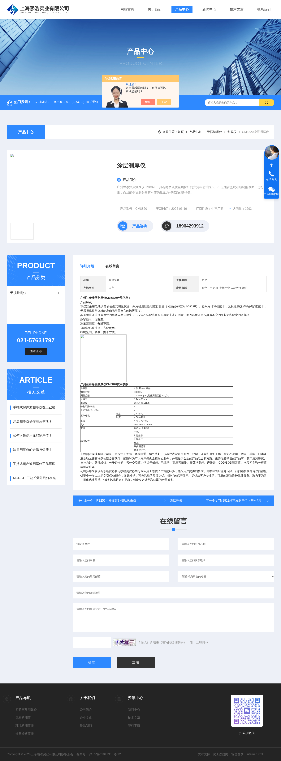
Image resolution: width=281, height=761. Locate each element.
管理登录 (237, 754)
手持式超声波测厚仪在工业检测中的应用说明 (37, 407)
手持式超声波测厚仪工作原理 (34, 464)
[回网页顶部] (271, 165)
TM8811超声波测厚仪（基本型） (240, 500)
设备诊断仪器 (24, 733)
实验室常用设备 (26, 709)
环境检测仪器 (24, 725)
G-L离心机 (41, 102)
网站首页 (127, 9)
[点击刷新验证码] (124, 642)
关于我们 (155, 9)
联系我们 (264, 9)
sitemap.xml (255, 754)
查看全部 (36, 351)
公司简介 (86, 709)
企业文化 (86, 717)
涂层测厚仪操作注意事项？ (32, 421)
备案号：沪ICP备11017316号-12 (98, 754)
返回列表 (176, 500)
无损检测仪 (214, 132)
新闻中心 (209, 9)
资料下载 (134, 725)
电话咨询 (271, 179)
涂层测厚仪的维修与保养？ (32, 450)
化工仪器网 (220, 754)
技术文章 (237, 9)
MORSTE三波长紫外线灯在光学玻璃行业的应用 (37, 478)
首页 (181, 132)
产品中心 (182, 9)
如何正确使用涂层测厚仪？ (32, 435)
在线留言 (112, 266)
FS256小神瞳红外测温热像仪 (116, 500)
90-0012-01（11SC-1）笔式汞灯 (76, 102)
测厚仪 (232, 132)
